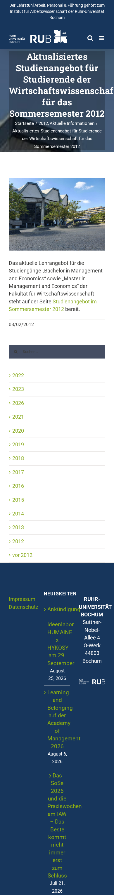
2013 (18, 527)
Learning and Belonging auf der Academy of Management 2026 (57, 719)
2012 (18, 541)
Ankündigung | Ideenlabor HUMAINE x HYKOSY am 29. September (57, 636)
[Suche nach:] (57, 351)
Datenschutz (23, 607)
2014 (18, 514)
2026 (18, 403)
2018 (18, 458)
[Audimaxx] (57, 214)
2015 (18, 500)
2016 (18, 486)
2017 (18, 472)
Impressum (22, 599)
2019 (18, 445)
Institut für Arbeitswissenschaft (38, 11)
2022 (18, 375)
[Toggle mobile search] (90, 38)
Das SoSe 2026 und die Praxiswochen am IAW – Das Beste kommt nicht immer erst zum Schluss (57, 825)
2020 (18, 431)
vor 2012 (22, 555)
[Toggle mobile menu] (102, 38)
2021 (18, 417)
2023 (18, 389)
